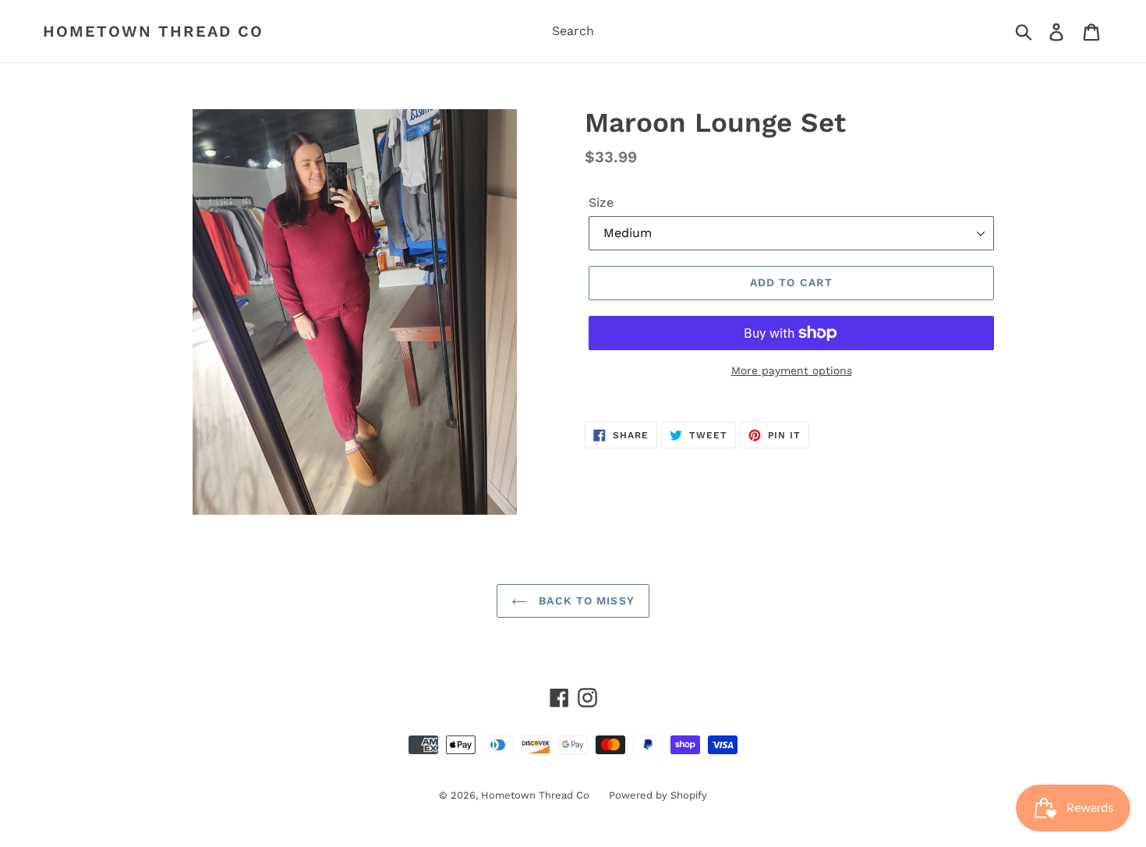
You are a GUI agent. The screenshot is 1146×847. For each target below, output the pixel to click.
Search (573, 30)
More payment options (791, 370)
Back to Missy (585, 600)
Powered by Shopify (658, 795)
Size (601, 202)
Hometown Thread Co (153, 31)
